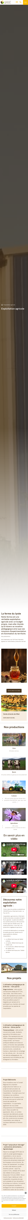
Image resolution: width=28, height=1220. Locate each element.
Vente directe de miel (9, 718)
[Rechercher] (20, 2)
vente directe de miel (14, 690)
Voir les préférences (14, 1214)
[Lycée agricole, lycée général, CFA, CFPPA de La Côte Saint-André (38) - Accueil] (2, 305)
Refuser (14, 1210)
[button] (25, 1193)
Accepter (14, 1206)
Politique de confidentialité (18, 1218)
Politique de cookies (8, 1218)
